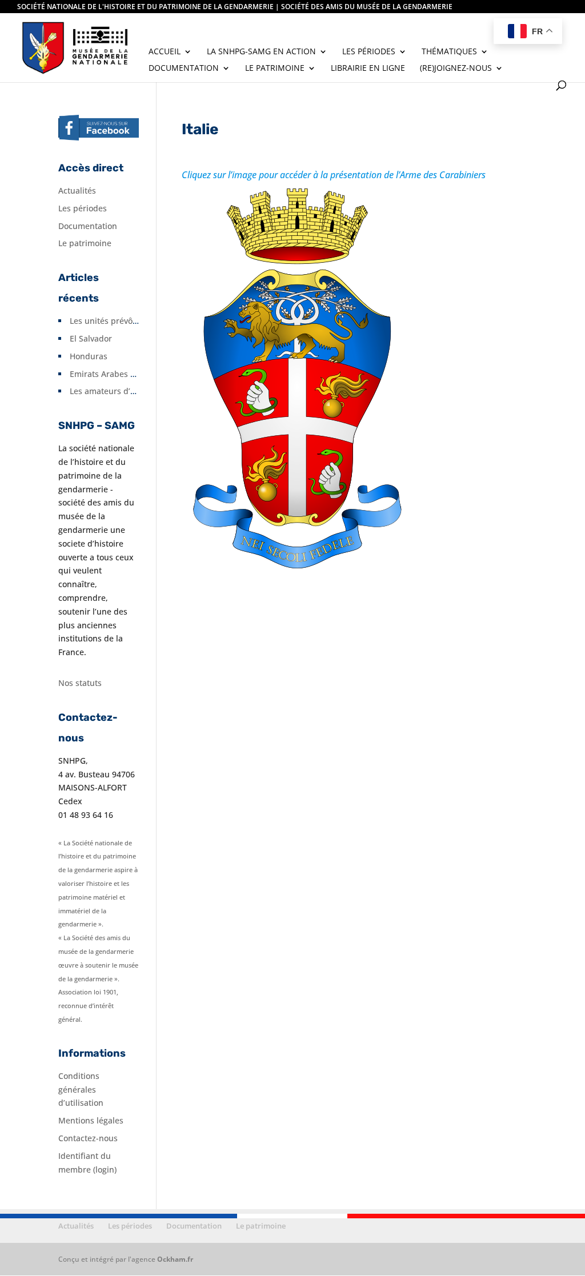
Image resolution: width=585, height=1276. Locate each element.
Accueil (165, 52)
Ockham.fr (175, 1259)
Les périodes (368, 52)
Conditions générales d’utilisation (80, 1089)
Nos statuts (80, 682)
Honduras (88, 356)
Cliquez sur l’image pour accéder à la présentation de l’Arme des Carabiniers (334, 174)
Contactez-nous (88, 1138)
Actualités (77, 190)
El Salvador (91, 338)
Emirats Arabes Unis (108, 373)
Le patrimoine (274, 68)
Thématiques (449, 52)
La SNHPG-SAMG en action (261, 52)
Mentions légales (90, 1120)
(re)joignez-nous (456, 68)
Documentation (184, 68)
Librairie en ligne (368, 68)
